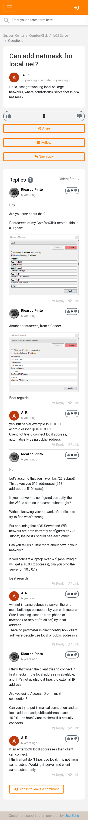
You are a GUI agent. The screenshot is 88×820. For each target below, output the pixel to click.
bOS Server (61, 36)
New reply (46, 156)
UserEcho (72, 816)
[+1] (8, 116)
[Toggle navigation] (9, 7)
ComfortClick (38, 36)
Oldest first (67, 179)
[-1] (79, 116)
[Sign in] (76, 8)
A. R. (25, 75)
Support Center (13, 36)
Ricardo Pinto (32, 190)
